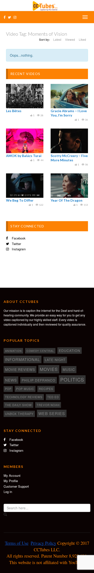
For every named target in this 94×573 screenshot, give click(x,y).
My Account (12, 475)
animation (13, 351)
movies (49, 369)
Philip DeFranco (38, 380)
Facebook (18, 238)
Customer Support (16, 486)
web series (51, 413)
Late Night (55, 359)
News (11, 379)
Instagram (18, 249)
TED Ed (53, 397)
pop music (25, 389)
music (69, 369)
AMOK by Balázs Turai (23, 156)
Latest (57, 39)
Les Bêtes (13, 111)
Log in (8, 491)
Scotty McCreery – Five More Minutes (69, 158)
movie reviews (20, 369)
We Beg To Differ (20, 200)
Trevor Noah (48, 405)
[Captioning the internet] (47, 5)
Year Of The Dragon (66, 200)
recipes (46, 389)
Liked (82, 39)
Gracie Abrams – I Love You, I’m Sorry (69, 113)
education (69, 350)
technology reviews (23, 397)
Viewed (70, 39)
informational (22, 359)
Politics (72, 379)
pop (8, 389)
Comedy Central (40, 351)
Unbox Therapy (19, 414)
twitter (16, 243)
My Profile (11, 480)
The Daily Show (18, 405)
